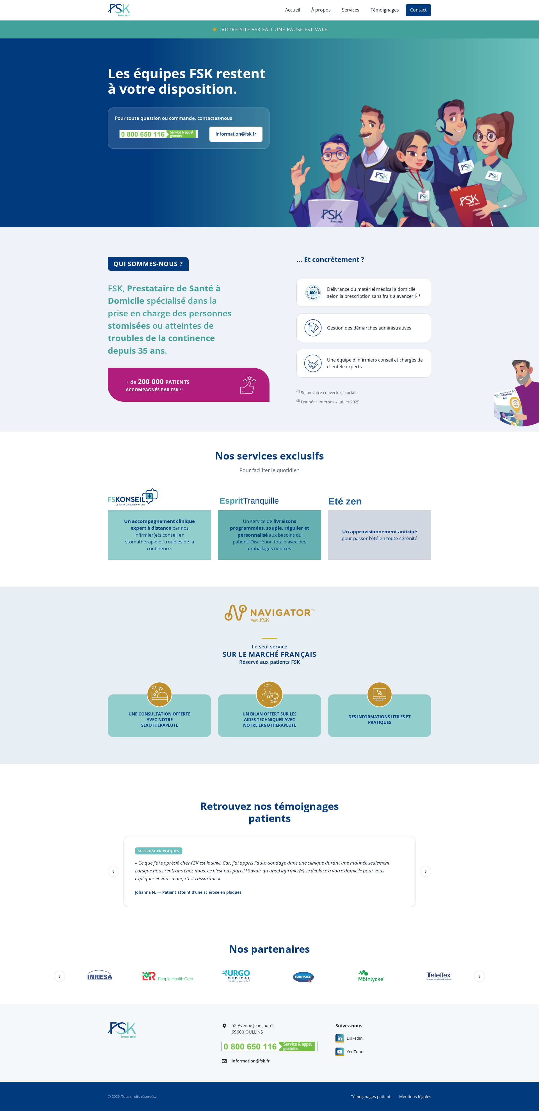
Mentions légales (415, 1096)
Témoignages (385, 10)
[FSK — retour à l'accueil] (119, 10)
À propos (321, 10)
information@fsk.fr (236, 134)
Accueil (292, 10)
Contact (418, 10)
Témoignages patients (371, 1096)
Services (350, 10)
